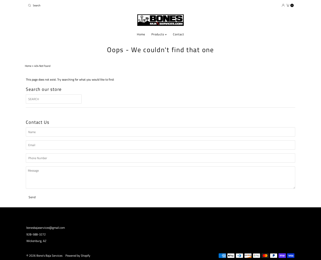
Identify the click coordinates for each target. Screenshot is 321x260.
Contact (178, 34)
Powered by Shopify (77, 255)
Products (158, 34)
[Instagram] (160, 215)
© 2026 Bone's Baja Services (44, 255)
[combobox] (92, 5)
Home (141, 34)
